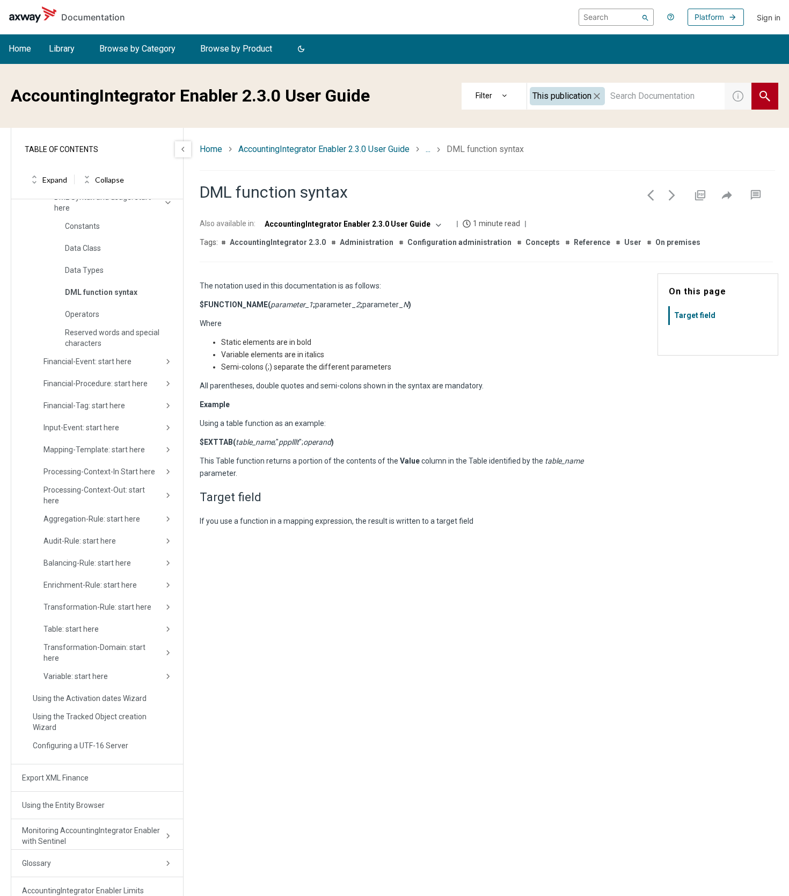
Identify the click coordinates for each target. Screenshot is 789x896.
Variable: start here (75, 676)
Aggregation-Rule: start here (91, 519)
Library (62, 49)
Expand (54, 179)
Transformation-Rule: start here (97, 607)
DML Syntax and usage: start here (102, 202)
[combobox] (626, 96)
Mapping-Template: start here (94, 449)
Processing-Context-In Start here (99, 471)
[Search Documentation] (764, 96)
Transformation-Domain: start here (94, 652)
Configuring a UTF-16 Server (80, 745)
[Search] (645, 17)
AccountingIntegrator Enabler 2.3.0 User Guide (324, 149)
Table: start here (71, 629)
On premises (677, 242)
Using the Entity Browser (63, 805)
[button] (301, 49)
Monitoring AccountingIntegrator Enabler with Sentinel (91, 836)
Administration (366, 242)
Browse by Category (137, 49)
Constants (82, 226)
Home (20, 49)
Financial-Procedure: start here (95, 383)
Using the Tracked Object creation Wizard (90, 722)
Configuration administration (459, 242)
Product (494, 96)
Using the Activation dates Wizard (90, 698)
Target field (694, 315)
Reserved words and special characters (112, 338)
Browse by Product (236, 49)
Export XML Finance (55, 778)
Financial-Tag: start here (84, 405)
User (632, 242)
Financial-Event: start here (87, 361)
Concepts (542, 242)
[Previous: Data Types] (650, 195)
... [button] (428, 149)
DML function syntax (101, 292)
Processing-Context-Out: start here (94, 495)
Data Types (84, 270)
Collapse (109, 179)
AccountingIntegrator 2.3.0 (278, 242)
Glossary (36, 863)
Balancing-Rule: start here (87, 563)
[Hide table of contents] (183, 149)
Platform (709, 16)
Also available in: (227, 223)
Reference (592, 242)
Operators (82, 314)
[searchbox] (616, 17)
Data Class (83, 248)
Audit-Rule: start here (79, 541)
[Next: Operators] (672, 195)
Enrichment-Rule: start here (90, 585)
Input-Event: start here (81, 427)
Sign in (768, 17)
